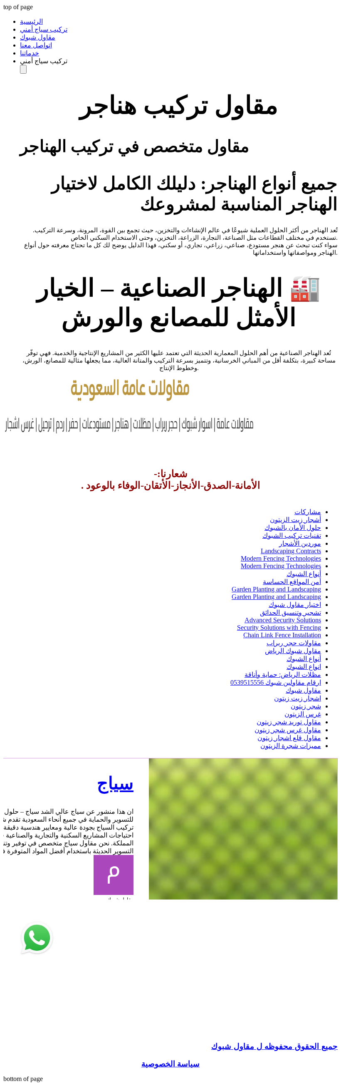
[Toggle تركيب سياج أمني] (23, 69)
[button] (179, 61)
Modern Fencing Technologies (281, 558)
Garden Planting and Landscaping (276, 589)
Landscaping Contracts (291, 550)
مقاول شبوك (303, 690)
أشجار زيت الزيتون (295, 519)
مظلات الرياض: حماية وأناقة (283, 674)
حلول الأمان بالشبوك (292, 527)
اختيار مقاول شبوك (295, 604)
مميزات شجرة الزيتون (290, 745)
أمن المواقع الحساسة (292, 581)
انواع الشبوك (304, 666)
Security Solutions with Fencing (279, 627)
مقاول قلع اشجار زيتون (289, 737)
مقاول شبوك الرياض (293, 650)
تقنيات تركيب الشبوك (291, 535)
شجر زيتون (306, 706)
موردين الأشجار (300, 543)
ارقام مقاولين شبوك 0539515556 (275, 682)
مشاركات (307, 511)
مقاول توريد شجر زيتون (289, 722)
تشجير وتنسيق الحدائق (290, 612)
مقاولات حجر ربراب (294, 642)
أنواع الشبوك (304, 573)
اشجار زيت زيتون (297, 698)
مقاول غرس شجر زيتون (288, 729)
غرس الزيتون (302, 714)
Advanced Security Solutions (283, 620)
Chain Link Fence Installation (282, 635)
